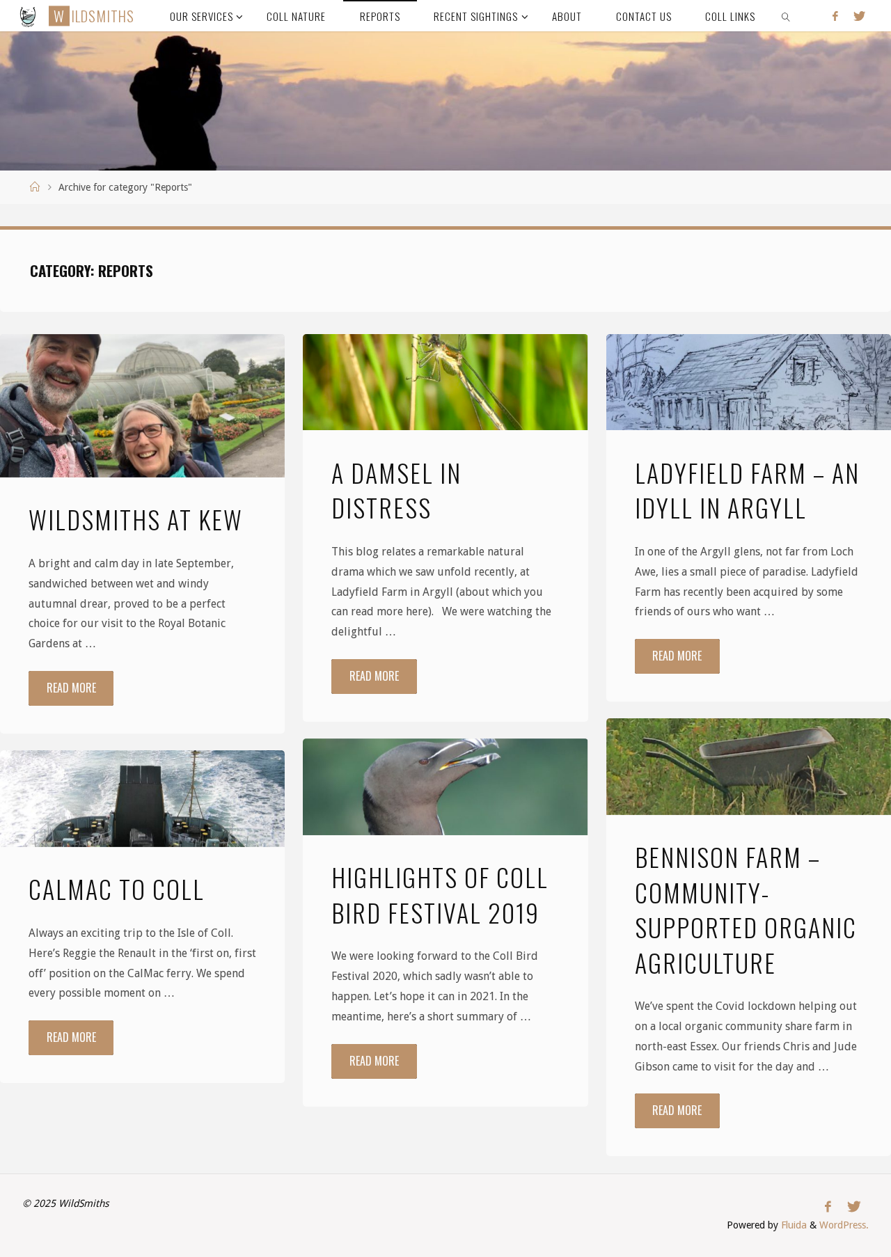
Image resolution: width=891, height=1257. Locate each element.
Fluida (792, 1225)
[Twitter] (859, 16)
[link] (787, 15)
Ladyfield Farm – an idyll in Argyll (747, 489)
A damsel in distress (396, 489)
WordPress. (844, 1225)
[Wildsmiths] (28, 15)
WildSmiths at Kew (136, 518)
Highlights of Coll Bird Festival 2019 (440, 894)
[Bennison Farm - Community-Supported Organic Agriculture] (748, 766)
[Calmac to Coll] (142, 798)
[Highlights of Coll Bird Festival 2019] (445, 786)
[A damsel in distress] (445, 382)
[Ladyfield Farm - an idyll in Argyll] (748, 382)
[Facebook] (835, 16)
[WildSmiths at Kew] (142, 405)
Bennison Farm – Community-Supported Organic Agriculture (746, 909)
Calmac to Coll (117, 888)
